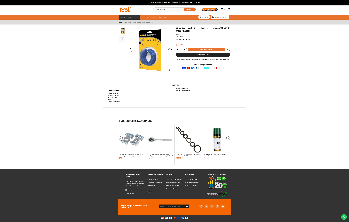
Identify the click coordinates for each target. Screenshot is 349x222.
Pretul (182, 34)
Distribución (151, 186)
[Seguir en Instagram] (212, 206)
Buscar (150, 189)
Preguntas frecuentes (192, 183)
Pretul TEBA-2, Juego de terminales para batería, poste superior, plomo (132, 155)
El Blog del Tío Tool (191, 186)
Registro (150, 192)
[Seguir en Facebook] (201, 206)
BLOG (153, 17)
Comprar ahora (203, 55)
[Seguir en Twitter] (206, 206)
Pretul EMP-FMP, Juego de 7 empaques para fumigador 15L (188, 155)
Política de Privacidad (173, 183)
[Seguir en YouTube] (223, 206)
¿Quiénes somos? (191, 179)
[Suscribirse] (187, 206)
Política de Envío (171, 189)
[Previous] (130, 50)
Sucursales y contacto (155, 183)
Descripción (175, 85)
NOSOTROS (145, 17)
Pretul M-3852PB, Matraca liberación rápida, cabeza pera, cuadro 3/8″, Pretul (160, 155)
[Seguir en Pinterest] (217, 206)
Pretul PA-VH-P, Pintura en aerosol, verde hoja (215, 155)
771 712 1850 (205, 17)
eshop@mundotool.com (221, 17)
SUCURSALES (162, 17)
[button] (344, 217)
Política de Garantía (172, 186)
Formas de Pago (153, 179)
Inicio (120, 22)
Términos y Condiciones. (174, 179)
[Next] (170, 50)
